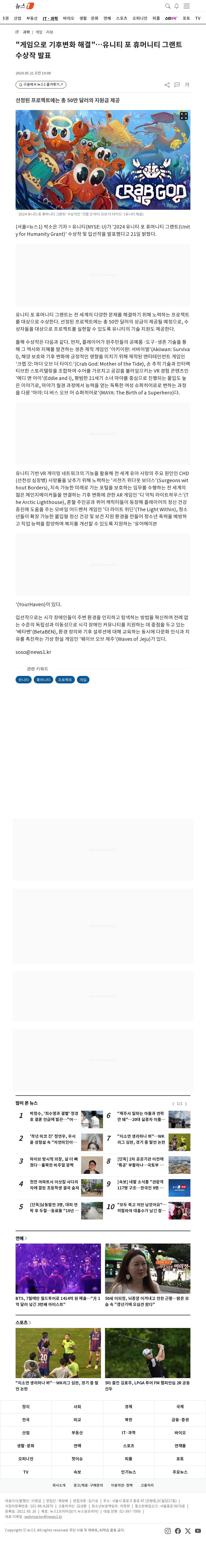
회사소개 (59, 1485)
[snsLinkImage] (168, 1530)
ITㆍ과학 (23, 32)
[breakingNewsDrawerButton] (176, 5)
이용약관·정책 (122, 1485)
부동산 (77, 1432)
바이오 (180, 1432)
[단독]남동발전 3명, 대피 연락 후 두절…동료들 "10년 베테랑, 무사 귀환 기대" (54, 1210)
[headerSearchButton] (167, 5)
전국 (26, 1419)
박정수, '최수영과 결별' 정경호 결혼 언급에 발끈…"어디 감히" (54, 1119)
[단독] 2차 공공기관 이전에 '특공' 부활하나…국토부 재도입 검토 (140, 1165)
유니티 (23, 679)
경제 (128, 1406)
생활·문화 (25, 1446)
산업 (26, 1432)
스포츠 (22, 1322)
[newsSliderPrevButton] (173, 1104)
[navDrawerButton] (186, 6)
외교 (77, 1419)
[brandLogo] (25, 5)
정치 (26, 1406)
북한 (128, 1419)
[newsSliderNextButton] (186, 1104)
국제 (180, 1406)
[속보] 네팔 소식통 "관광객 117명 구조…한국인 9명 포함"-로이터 (140, 1188)
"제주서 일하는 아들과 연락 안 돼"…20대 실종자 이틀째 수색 (141, 1119)
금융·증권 (180, 1419)
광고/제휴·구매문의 (88, 1485)
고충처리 (147, 1485)
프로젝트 (65, 679)
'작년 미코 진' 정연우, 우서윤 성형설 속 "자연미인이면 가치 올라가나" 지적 (53, 1142)
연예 (20, 1238)
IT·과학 (129, 1432)
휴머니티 (43, 679)
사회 (77, 1406)
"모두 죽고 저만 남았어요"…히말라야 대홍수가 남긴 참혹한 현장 (142, 1210)
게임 (83, 679)
